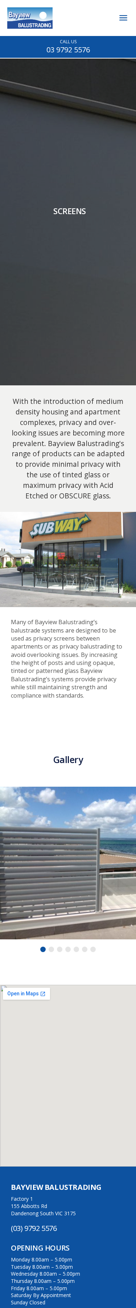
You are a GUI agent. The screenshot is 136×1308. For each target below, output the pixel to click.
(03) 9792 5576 (34, 1228)
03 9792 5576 (68, 50)
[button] (43, 949)
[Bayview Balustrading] (30, 27)
